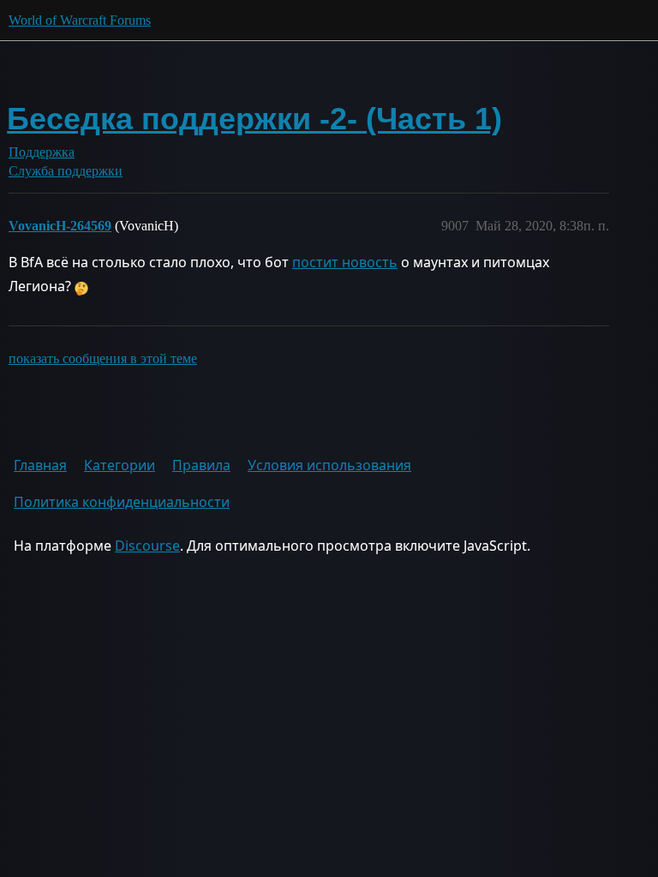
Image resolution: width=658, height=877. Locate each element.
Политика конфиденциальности (122, 501)
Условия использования (329, 465)
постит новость (345, 262)
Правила (201, 465)
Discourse (147, 545)
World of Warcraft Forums (80, 20)
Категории (119, 465)
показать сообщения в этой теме (103, 358)
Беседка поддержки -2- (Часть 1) (254, 118)
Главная (40, 465)
